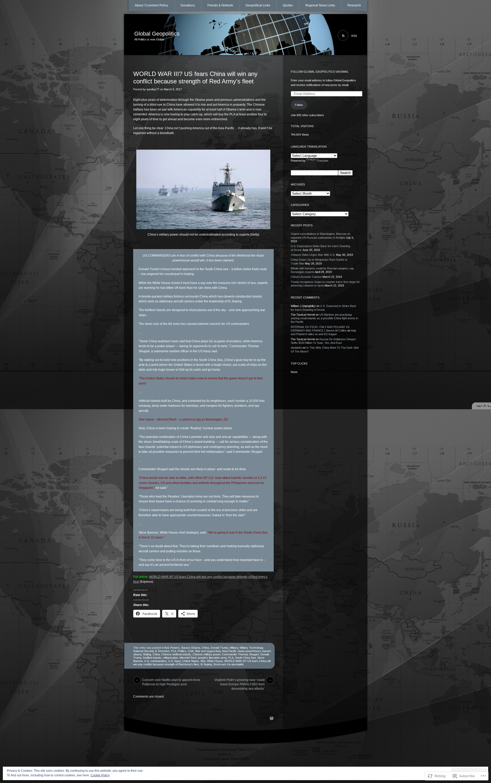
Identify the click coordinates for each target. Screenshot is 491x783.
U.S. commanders (155, 661)
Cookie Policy (100, 775)
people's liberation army (212, 657)
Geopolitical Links (258, 5)
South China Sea (245, 657)
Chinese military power (206, 654)
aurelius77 (153, 89)
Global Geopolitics (157, 33)
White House (215, 661)
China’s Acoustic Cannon (306, 276)
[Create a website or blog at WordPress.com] (271, 718)
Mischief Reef (188, 657)
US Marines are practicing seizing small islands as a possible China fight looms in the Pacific (324, 318)
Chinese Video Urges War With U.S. (313, 254)
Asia (218, 651)
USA (191, 651)
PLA (173, 651)
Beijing (147, 654)
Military (234, 647)
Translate (322, 160)
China (205, 647)
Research (354, 5)
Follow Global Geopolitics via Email (320, 71)
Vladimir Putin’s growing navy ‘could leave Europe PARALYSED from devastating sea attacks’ (239, 681)
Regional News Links (320, 5)
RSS (354, 35)
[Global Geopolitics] (245, 35)
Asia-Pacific (229, 651)
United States (190, 661)
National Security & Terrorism (151, 651)
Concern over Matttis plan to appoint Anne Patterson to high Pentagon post (171, 681)
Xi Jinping (206, 664)
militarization (170, 657)
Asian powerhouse (249, 651)
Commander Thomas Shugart (240, 654)
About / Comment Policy (151, 5)
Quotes (288, 5)
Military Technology (251, 647)
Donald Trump (219, 647)
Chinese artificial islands (176, 654)
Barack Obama (190, 647)
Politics (182, 651)
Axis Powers (172, 647)
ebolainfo (296, 347)
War (197, 651)
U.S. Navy (174, 661)
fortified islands (152, 657)
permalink (238, 664)
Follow (299, 104)
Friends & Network (220, 5)
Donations (188, 5)
